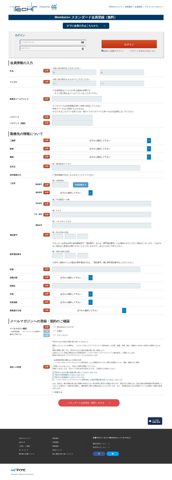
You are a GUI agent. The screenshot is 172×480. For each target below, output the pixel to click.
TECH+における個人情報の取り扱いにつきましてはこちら (76, 372)
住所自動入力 (80, 185)
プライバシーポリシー (154, 7)
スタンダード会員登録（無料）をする (86, 403)
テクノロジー (62, 335)
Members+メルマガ (65, 327)
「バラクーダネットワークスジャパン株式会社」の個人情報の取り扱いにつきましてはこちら (89, 380)
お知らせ (22, 442)
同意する (58, 392)
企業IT (59, 331)
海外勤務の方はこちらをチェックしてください (74, 175)
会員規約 (138, 7)
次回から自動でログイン (113, 51)
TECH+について (115, 7)
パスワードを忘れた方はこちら (142, 51)
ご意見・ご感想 (24, 446)
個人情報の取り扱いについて (62, 454)
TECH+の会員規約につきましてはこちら (69, 377)
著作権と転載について (27, 454)
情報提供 (55, 446)
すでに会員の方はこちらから (82, 25)
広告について (57, 450)
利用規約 (128, 7)
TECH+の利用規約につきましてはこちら (69, 375)
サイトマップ (23, 450)
